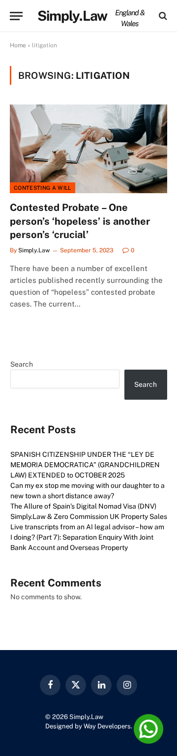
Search (21, 364)
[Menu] (16, 16)
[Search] (162, 16)
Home (18, 45)
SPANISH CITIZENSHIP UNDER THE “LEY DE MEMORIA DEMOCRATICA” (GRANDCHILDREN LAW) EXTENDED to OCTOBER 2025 (85, 464)
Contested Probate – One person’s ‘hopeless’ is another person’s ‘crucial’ (80, 221)
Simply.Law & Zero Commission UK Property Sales (88, 516)
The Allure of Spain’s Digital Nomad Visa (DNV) (83, 506)
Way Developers (107, 726)
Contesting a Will (42, 188)
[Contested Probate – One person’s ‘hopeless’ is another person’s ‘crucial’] (88, 148)
